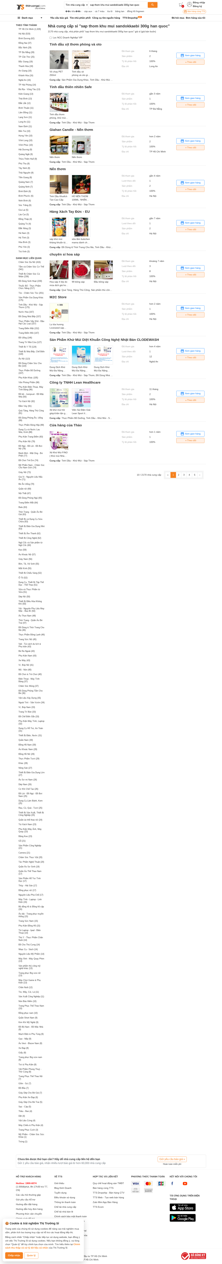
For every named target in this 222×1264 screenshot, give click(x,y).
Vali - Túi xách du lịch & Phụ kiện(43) (30, 645)
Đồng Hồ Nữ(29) (26, 754)
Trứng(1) (23, 1141)
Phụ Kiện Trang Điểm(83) (31, 436)
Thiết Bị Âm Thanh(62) (29, 533)
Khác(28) (23, 763)
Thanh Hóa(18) (26, 66)
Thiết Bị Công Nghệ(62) (30, 538)
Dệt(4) (22, 1116)
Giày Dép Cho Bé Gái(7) (30, 1093)
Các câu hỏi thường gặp (28, 1195)
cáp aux (88, 11)
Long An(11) (24, 122)
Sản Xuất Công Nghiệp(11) (31, 996)
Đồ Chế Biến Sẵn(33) (29, 716)
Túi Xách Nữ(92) (27, 401)
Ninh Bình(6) (25, 200)
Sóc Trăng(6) (25, 205)
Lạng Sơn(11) (25, 117)
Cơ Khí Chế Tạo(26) (28, 789)
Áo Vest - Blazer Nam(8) (30, 1043)
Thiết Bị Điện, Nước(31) (30, 735)
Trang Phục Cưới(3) (28, 1130)
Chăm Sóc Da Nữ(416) (30, 262)
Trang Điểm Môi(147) (29, 333)
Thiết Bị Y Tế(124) (27, 347)
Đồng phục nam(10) (28, 1013)
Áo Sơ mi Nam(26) (28, 779)
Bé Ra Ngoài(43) (27, 651)
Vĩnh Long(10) (25, 140)
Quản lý (31, 1255)
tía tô (109, 11)
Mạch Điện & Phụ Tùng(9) (31, 1034)
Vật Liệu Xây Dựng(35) (30, 698)
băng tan (119, 11)
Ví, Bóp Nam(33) (27, 707)
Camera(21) (24, 853)
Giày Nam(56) (25, 559)
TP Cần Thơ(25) (26, 57)
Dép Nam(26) (25, 784)
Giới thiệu (59, 1183)
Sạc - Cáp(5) (25, 1106)
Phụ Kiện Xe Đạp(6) (28, 1097)
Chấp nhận (14, 1255)
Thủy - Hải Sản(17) (28, 885)
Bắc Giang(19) (26, 61)
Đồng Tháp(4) (25, 219)
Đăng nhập (199, 2)
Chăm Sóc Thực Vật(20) (30, 857)
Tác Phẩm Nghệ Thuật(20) (31, 862)
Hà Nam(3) (24, 233)
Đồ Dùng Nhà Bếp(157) (30, 316)
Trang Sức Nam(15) (28, 921)
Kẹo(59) (22, 550)
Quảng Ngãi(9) (26, 154)
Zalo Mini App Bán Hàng (105, 1202)
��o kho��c (73, 11)
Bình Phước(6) (26, 196)
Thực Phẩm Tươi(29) (29, 758)
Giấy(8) (22, 1052)
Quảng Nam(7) (26, 182)
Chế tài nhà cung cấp (65, 1207)
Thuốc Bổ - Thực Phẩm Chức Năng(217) (30, 287)
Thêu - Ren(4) (25, 1111)
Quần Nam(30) (26, 740)
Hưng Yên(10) (25, 135)
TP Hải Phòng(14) (27, 85)
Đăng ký (197, 6)
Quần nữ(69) (25, 489)
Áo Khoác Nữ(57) (27, 554)
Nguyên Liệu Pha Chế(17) (31, 895)
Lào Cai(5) (24, 214)
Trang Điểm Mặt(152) (29, 328)
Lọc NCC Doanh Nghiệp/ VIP (67, 37)
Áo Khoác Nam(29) (28, 749)
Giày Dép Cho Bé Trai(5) (30, 1102)
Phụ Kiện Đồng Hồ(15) (29, 925)
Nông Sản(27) (25, 768)
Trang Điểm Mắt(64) (28, 502)
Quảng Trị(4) (25, 224)
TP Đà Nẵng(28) (26, 52)
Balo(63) (23, 507)
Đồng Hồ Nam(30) (27, 745)
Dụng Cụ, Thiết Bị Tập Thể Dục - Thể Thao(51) (31, 583)
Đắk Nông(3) (25, 228)
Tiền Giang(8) (25, 177)
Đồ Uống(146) (25, 337)
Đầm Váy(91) (25, 406)
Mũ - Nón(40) (25, 669)
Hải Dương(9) (25, 149)
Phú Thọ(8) (24, 163)
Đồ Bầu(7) (24, 1088)
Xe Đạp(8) (24, 1048)
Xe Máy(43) (24, 660)
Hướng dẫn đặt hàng (26, 1204)
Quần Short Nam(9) (28, 1017)
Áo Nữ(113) (24, 358)
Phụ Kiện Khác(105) (28, 377)
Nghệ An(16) (25, 80)
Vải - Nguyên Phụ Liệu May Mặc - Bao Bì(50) (31, 609)
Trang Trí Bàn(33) (27, 712)
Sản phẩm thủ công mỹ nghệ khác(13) (29, 967)
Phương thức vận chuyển (29, 1213)
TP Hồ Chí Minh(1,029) (30, 29)
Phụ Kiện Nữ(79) (27, 441)
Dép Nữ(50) (24, 596)
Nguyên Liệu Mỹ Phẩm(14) (31, 954)
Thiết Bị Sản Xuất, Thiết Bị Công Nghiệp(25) (31, 813)
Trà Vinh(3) (24, 251)
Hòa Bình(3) (24, 242)
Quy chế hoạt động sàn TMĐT (108, 1183)
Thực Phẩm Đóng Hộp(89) (31, 425)
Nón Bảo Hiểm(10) (27, 1001)
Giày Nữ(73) (25, 472)
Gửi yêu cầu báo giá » (172, 1159)
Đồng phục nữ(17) (27, 890)
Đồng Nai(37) (25, 43)
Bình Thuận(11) (26, 108)
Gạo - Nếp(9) (25, 1039)
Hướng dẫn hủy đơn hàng (29, 1209)
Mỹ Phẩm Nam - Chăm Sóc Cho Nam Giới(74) (32, 466)
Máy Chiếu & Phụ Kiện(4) (31, 1125)
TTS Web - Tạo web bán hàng (108, 1197)
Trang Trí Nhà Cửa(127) (30, 342)
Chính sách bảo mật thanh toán (70, 1216)
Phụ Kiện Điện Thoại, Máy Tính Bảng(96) (31, 388)
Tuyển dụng (60, 1192)
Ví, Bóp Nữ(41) (26, 665)
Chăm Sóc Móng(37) (29, 686)
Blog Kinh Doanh (63, 1188)
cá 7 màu (99, 11)
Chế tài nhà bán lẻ (63, 1211)
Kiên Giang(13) (26, 94)
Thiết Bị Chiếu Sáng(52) (30, 573)
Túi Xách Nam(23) (27, 824)
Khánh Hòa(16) (26, 75)
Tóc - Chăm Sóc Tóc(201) (31, 293)
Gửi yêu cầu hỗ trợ (25, 1199)
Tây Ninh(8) (24, 168)
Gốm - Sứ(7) (25, 1083)
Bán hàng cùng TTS (196, 11)
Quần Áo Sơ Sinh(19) (29, 866)
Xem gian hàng (192, 55)
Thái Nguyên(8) (26, 172)
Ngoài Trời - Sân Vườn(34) (32, 702)
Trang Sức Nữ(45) (27, 639)
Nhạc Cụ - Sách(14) (28, 949)
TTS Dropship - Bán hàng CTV (108, 1192)
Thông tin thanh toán (65, 1202)
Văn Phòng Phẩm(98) (29, 382)
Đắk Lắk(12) (25, 103)
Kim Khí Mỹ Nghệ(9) (28, 1022)
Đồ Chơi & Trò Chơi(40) (30, 674)
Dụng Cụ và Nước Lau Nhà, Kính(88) (29, 430)
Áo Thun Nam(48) (27, 615)
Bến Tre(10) (24, 131)
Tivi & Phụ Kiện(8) (27, 1064)
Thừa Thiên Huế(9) (28, 159)
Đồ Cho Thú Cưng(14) (29, 944)
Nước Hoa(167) (26, 312)
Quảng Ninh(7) (26, 187)
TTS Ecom (98, 1207)
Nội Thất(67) (25, 493)
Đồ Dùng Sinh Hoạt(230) (30, 281)
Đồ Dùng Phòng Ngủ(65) (30, 498)
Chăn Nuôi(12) (26, 987)
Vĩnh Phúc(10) (26, 145)
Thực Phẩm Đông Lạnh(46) (32, 634)
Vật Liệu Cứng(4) (27, 1120)
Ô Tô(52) (23, 577)
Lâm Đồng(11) (25, 112)
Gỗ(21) (22, 841)
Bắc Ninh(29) (25, 47)
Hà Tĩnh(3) (24, 237)
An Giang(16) (25, 71)
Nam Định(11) (25, 126)
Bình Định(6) (25, 191)
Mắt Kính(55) (25, 568)
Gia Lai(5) (23, 210)
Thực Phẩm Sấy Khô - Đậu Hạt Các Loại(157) (31, 322)
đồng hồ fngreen (135, 11)
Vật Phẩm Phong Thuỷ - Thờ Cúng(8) (30, 1070)
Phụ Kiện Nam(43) (27, 655)
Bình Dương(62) (26, 38)
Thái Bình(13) (25, 98)
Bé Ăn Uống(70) (26, 484)
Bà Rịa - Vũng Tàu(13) (29, 89)
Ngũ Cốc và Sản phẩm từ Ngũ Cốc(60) (31, 543)
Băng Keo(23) (25, 836)
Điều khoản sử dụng (64, 1197)
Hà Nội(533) (24, 33)
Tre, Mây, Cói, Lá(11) (29, 992)
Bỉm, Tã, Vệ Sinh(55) (29, 564)
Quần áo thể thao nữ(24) (30, 820)
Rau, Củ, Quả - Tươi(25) (30, 808)
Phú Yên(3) (24, 247)
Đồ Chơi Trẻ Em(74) (28, 460)
